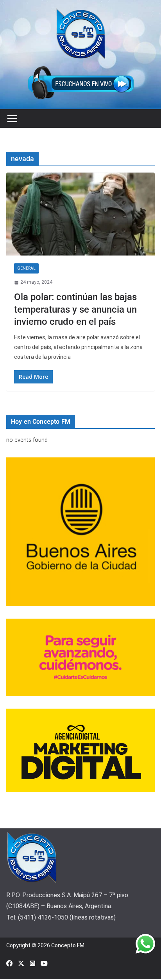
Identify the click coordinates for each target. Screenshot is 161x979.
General (26, 268)
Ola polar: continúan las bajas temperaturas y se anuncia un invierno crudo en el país (75, 309)
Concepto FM (67, 945)
